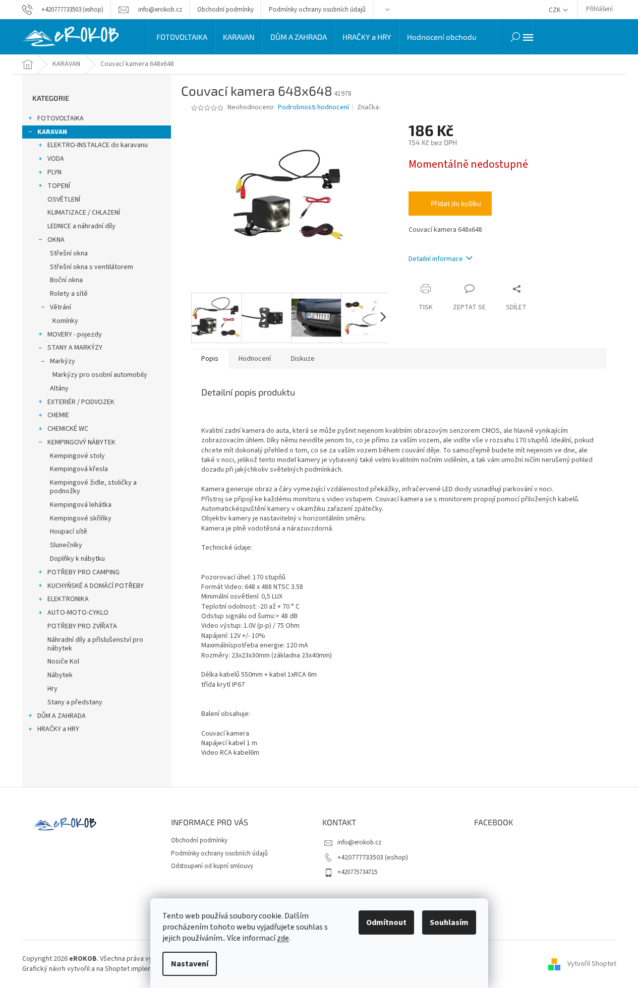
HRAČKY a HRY (58, 729)
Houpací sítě (68, 531)
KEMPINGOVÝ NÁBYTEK (81, 442)
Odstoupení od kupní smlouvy (212, 866)
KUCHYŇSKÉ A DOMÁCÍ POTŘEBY (95, 586)
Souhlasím (449, 922)
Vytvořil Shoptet (591, 964)
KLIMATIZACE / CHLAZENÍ (83, 213)
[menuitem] (182, 36)
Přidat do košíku (456, 203)
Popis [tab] (209, 359)
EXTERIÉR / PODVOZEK (80, 402)
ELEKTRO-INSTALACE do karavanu (97, 145)
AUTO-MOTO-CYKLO (77, 613)
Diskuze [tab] (303, 359)
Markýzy (62, 361)
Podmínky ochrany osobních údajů (317, 9)
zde (283, 938)
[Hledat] (515, 36)
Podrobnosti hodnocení (313, 107)
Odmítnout (386, 922)
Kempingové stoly (77, 456)
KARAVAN (52, 132)
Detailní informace (436, 259)
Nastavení (189, 963)
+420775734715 (357, 872)
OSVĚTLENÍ (63, 199)
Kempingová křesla (79, 469)
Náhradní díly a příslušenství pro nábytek (95, 644)
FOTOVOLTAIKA (60, 118)
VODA (55, 159)
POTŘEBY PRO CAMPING (83, 572)
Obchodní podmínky (225, 9)
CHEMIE (58, 415)
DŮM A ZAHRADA (61, 716)
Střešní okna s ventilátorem (91, 267)
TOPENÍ (58, 186)
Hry (52, 689)
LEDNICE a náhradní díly (81, 226)
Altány (59, 388)
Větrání (60, 307)
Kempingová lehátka (80, 505)
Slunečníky (66, 545)
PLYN (54, 172)
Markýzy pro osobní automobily (99, 375)
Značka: (369, 107)
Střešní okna (69, 253)
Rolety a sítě (69, 294)
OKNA (56, 240)
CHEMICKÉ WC (67, 429)
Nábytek (60, 675)
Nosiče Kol (63, 661)
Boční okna (66, 280)
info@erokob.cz (359, 842)
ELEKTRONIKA (68, 599)
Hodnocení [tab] (255, 359)
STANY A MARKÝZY (74, 348)
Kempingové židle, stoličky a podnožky (93, 487)
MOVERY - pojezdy (74, 335)
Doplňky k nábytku (77, 559)
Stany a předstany (74, 702)
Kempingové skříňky (80, 518)
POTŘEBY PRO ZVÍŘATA (82, 626)
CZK (555, 10)
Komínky (65, 321)
